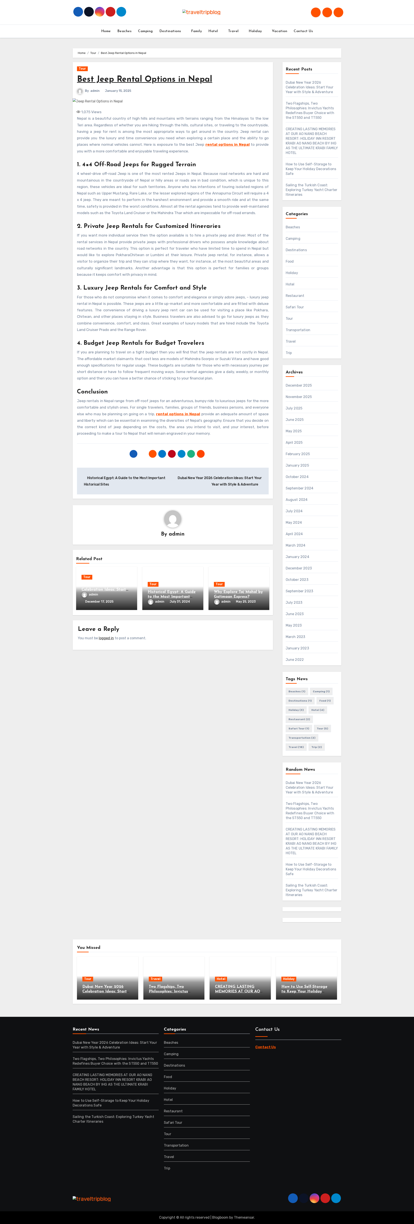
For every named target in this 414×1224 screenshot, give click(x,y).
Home (106, 31)
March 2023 (295, 637)
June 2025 (295, 420)
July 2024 (294, 511)
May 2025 (294, 431)
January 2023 (297, 648)
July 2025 (294, 408)
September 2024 (300, 488)
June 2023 (295, 614)
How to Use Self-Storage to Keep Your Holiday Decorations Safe (311, 169)
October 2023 (297, 580)
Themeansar (244, 1217)
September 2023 (299, 591)
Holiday (256, 31)
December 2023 (299, 568)
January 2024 (297, 557)
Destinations (170, 31)
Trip (289, 353)
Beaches (124, 31)
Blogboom (220, 1217)
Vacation (279, 31)
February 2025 (298, 454)
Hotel (213, 31)
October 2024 (297, 477)
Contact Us (303, 31)
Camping (145, 31)
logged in (106, 638)
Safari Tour (295, 307)
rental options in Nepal (227, 144)
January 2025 (297, 465)
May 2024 (294, 522)
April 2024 (294, 534)
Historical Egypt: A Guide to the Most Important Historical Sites (172, 596)
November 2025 (299, 397)
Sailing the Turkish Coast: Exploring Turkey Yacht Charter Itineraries (311, 190)
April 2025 (294, 442)
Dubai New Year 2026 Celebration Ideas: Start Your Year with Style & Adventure (310, 87)
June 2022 (295, 660)
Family (196, 31)
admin (95, 91)
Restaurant (295, 296)
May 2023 (294, 625)
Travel (234, 31)
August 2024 (297, 500)
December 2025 (299, 385)
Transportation (298, 330)
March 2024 (296, 545)
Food (290, 261)
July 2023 (294, 602)
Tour (82, 69)
